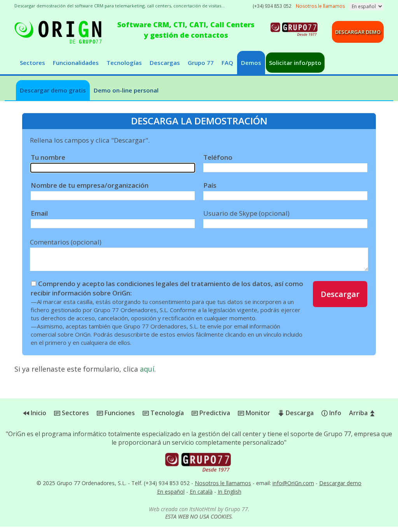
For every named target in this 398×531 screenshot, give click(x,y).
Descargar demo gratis (53, 90)
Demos (251, 62)
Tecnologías (124, 62)
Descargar (340, 294)
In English (229, 491)
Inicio (37, 413)
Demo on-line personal (126, 90)
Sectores (32, 62)
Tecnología (166, 413)
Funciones (119, 413)
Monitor (257, 413)
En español (171, 491)
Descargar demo (358, 31)
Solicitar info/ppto (295, 62)
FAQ (227, 62)
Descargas (165, 62)
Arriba (359, 413)
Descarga (299, 413)
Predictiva (214, 413)
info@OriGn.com (293, 483)
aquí (147, 369)
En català (201, 491)
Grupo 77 (201, 62)
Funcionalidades (76, 62)
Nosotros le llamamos (223, 483)
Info (334, 413)
